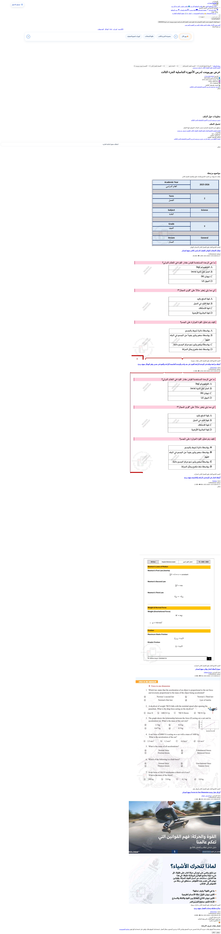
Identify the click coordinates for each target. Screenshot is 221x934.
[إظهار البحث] (219, 15)
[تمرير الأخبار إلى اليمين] (176, 36)
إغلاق (213, 932)
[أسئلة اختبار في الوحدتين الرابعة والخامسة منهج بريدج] (175, 472)
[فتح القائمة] (219, 7)
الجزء (196, 120)
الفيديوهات (101, 29)
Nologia (214, 481)
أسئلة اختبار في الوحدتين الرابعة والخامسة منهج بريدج (202, 477)
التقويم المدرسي (189, 25)
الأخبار (212, 25)
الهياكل (107, 29)
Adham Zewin (208, 672)
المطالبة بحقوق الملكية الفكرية (110, 144)
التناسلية (200, 120)
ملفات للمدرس (198, 25)
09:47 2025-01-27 (209, 76)
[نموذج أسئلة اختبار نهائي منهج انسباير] (180, 664)
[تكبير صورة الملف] (205, 87)
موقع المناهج (216, 66)
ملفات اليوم (206, 25)
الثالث (192, 120)
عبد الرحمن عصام (206, 795)
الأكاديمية (120, 29)
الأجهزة (205, 120)
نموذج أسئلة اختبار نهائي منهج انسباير (207, 669)
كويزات (115, 29)
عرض (218, 120)
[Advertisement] (168, 53)
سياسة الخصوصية (124, 929)
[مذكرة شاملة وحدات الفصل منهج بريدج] (174, 903)
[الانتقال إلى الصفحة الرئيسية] (216, 3)
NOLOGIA (213, 367)
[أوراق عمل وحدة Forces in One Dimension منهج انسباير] (178, 787)
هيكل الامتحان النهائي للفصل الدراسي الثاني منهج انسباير (201, 250)
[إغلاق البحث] (199, 17)
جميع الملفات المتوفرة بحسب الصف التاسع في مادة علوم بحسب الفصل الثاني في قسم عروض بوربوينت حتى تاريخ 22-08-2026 (189, 22)
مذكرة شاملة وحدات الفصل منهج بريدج (207, 908)
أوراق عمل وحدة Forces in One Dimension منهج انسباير (201, 792)
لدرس (209, 120)
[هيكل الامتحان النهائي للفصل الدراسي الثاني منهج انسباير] (185, 245)
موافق (218, 932)
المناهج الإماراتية (216, 18)
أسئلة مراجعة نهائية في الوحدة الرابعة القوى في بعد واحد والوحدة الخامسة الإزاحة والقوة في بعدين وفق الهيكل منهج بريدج (179, 364)
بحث (202, 17)
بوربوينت (214, 120)
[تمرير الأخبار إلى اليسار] (28, 36)
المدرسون (217, 25)
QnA (110, 29)
